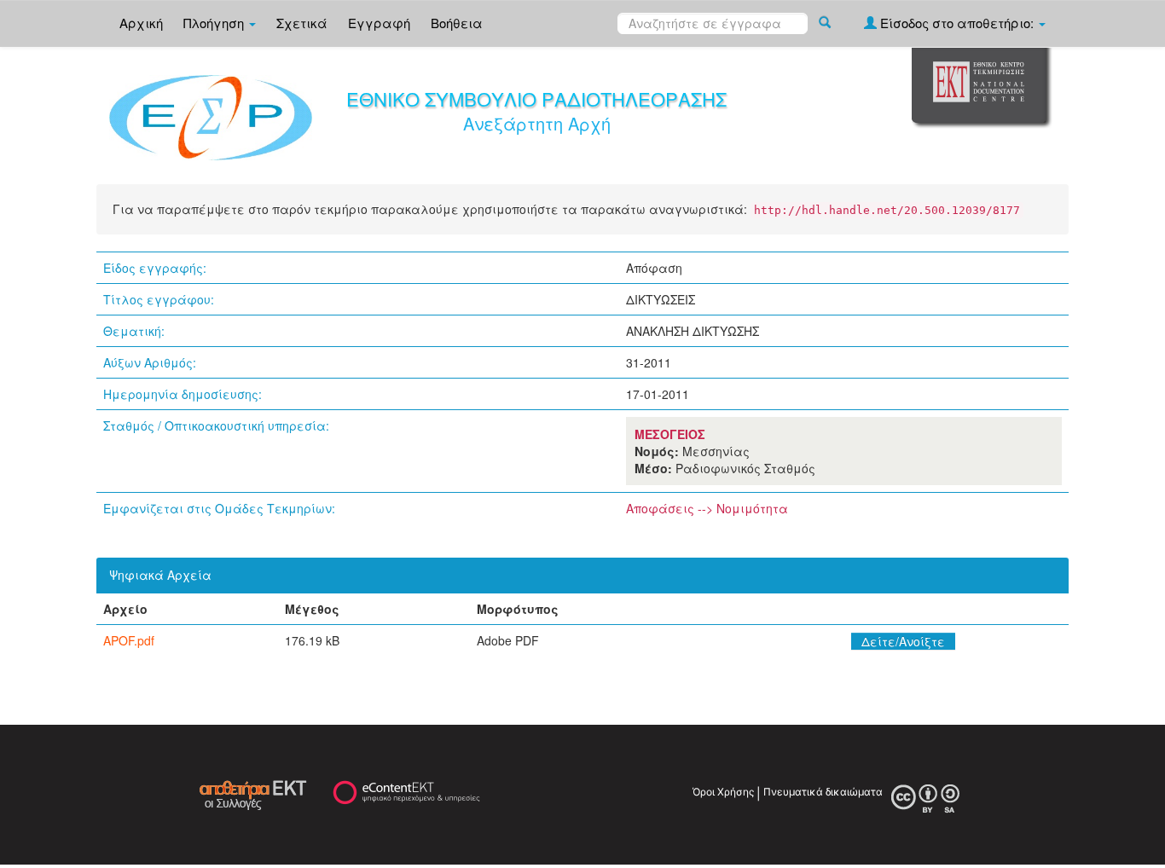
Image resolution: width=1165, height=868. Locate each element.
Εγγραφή (379, 23)
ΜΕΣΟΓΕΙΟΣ (670, 434)
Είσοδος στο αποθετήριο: (957, 23)
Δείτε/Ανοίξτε (903, 641)
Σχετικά (301, 23)
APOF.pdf (128, 640)
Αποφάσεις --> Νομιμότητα (707, 508)
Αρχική (141, 23)
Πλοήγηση (215, 23)
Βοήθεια (457, 23)
